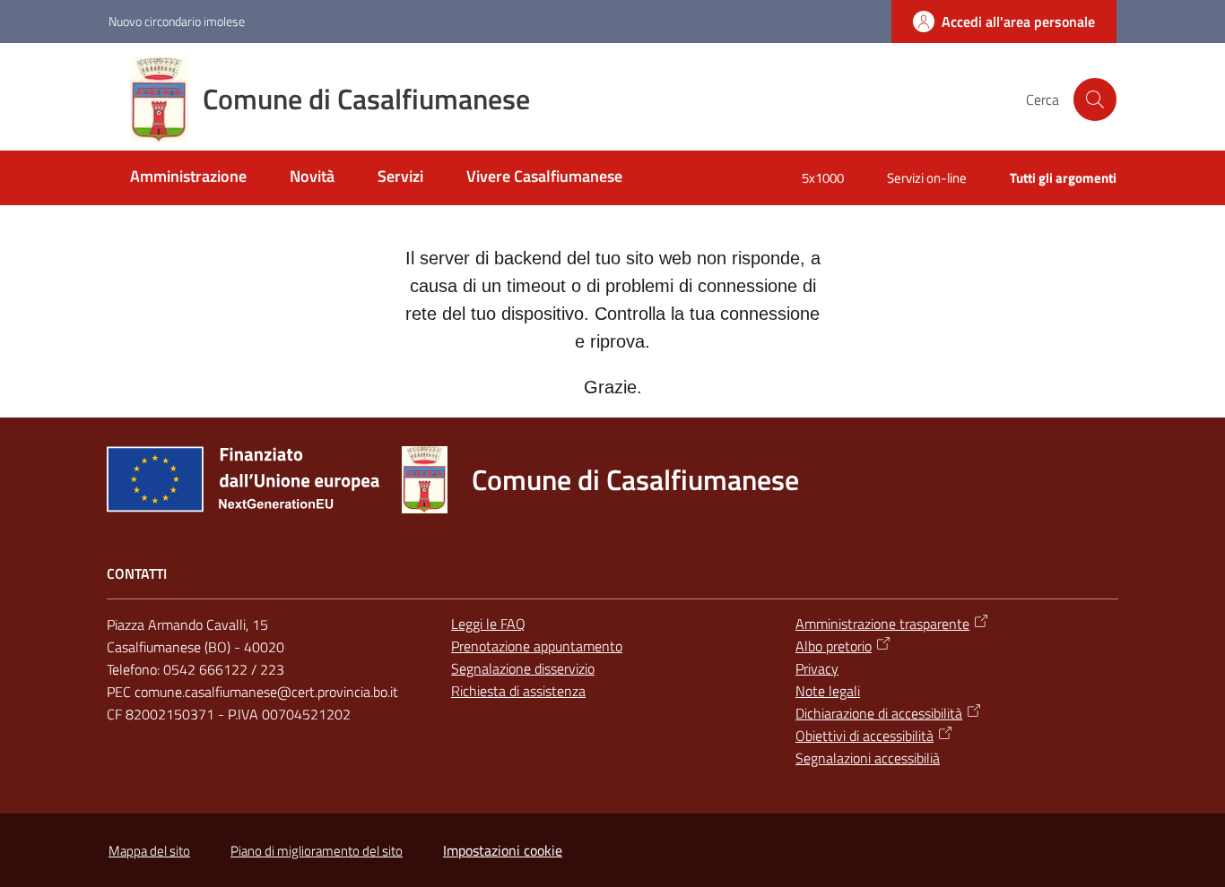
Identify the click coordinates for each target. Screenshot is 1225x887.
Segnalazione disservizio (523, 668)
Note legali (827, 691)
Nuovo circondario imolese (177, 21)
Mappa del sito (149, 850)
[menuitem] (188, 178)
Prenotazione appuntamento (536, 646)
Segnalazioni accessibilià (867, 758)
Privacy (816, 668)
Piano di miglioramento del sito (316, 850)
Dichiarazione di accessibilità (878, 713)
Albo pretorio (833, 646)
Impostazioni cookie (502, 850)
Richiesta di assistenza (518, 691)
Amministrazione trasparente (882, 623)
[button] (1094, 99)
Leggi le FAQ (488, 623)
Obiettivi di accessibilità (864, 735)
